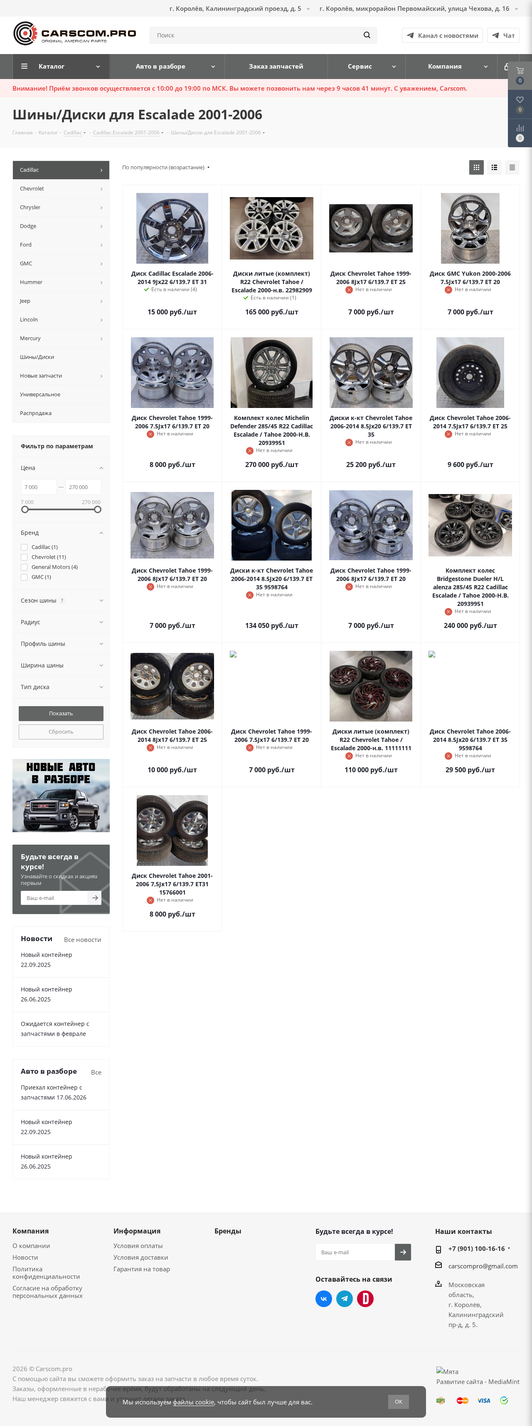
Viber (365, 1298)
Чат (509, 35)
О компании (31, 1245)
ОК (398, 1401)
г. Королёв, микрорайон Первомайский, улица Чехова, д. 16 (415, 8)
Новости (25, 1257)
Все (96, 1072)
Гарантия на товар (141, 1269)
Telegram (344, 1298)
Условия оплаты (138, 1245)
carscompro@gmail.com (483, 1265)
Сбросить (61, 731)
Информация (136, 1231)
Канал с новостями (448, 35)
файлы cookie (193, 1402)
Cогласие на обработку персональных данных (47, 1292)
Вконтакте (323, 1298)
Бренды (227, 1231)
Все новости (82, 939)
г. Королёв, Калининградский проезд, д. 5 (236, 8)
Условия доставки (140, 1257)
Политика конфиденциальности (46, 1272)
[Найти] (367, 35)
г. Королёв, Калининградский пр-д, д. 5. (476, 1314)
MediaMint (504, 1381)
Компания (30, 1231)
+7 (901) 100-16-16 (476, 1248)
